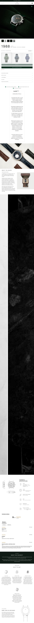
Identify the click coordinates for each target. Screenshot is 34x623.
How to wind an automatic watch (27, 509)
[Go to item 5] (11, 41)
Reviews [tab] (4, 522)
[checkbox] (9, 525)
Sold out (17, 64)
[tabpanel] (17, 537)
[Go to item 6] (14, 41)
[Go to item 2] (2, 41)
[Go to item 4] (8, 41)
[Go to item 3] (5, 41)
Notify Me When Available (17, 67)
